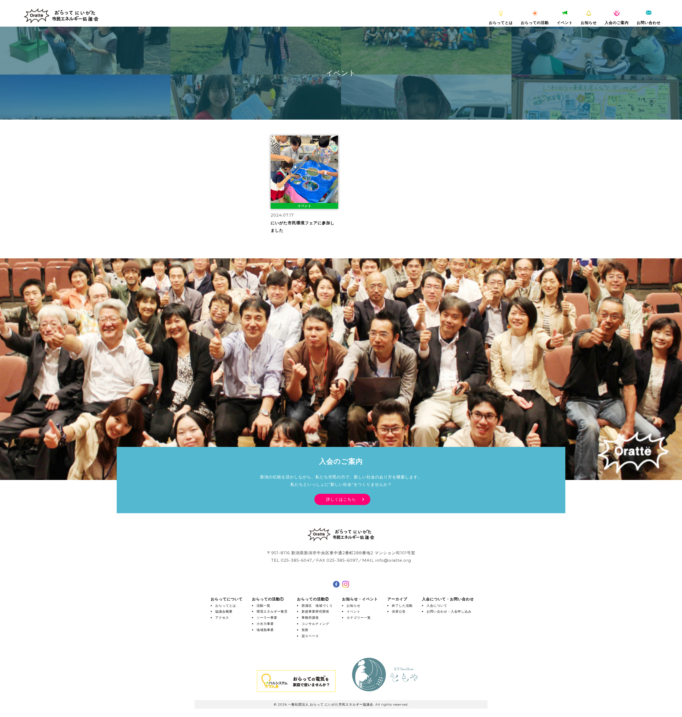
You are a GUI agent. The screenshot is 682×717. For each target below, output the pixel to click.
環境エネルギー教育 (272, 611)
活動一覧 (263, 606)
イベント (565, 22)
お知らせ (589, 22)
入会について (437, 606)
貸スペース (310, 636)
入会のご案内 (617, 22)
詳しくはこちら (341, 499)
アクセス (222, 618)
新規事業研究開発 (315, 611)
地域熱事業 (265, 630)
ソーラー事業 (267, 618)
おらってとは (501, 22)
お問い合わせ (649, 22)
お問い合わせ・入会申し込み (449, 611)
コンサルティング (315, 624)
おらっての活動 (535, 22)
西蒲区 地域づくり (317, 606)
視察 (305, 630)
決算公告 (399, 611)
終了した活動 (402, 606)
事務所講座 (310, 618)
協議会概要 (224, 611)
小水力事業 (265, 624)
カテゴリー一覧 (359, 618)
